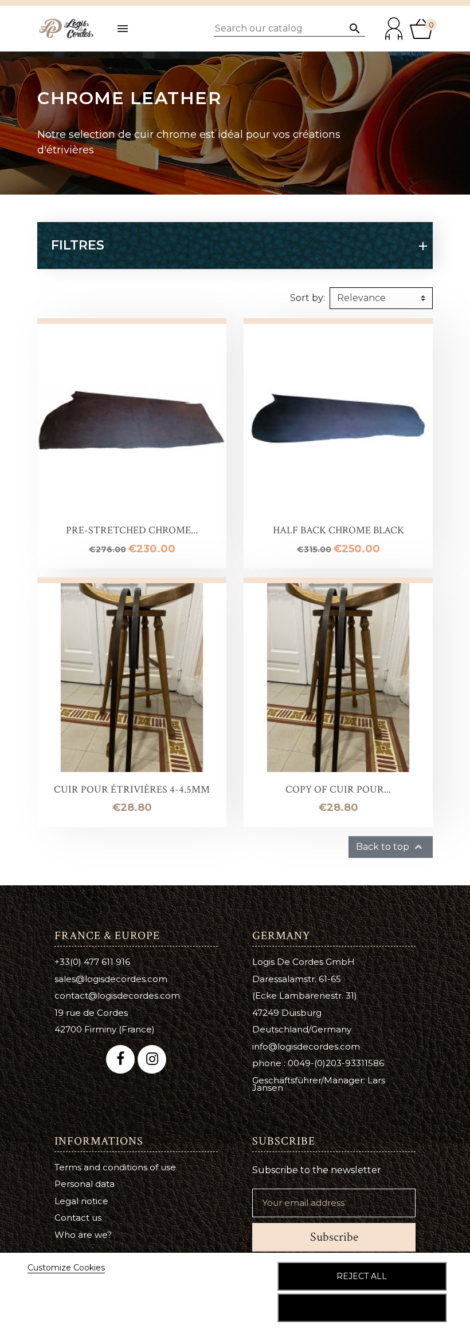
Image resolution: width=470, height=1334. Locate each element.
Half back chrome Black (338, 530)
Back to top (390, 847)
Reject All (361, 1276)
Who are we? (83, 1234)
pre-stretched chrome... (132, 530)
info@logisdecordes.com (306, 1046)
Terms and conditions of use (115, 1167)
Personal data (84, 1183)
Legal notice (81, 1201)
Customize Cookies (66, 1267)
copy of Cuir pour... (338, 789)
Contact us (77, 1217)
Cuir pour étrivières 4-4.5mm (132, 789)
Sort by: (307, 297)
